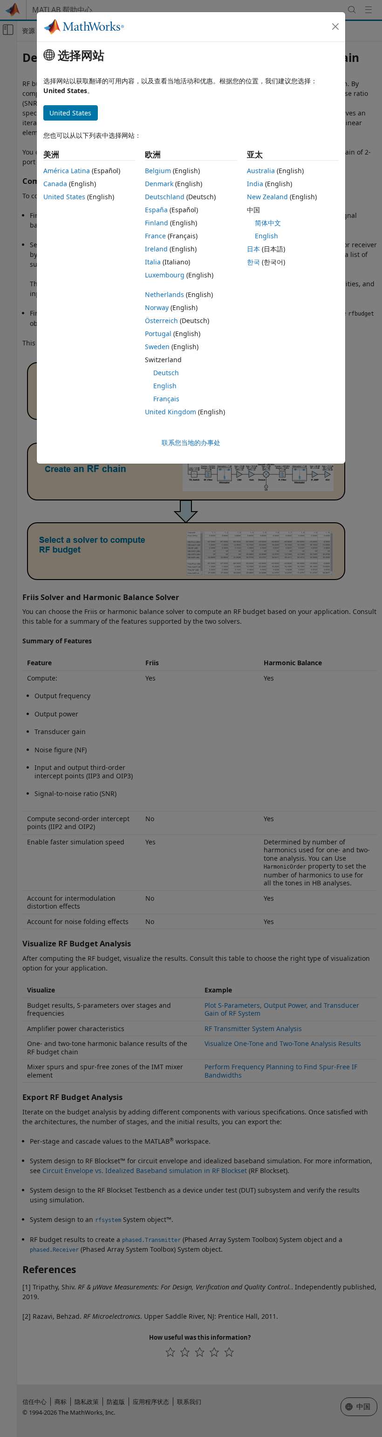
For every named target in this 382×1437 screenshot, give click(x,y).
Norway (157, 307)
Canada (55, 183)
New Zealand (267, 196)
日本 (253, 248)
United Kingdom (170, 411)
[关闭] (335, 26)
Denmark (159, 183)
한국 (253, 261)
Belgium (158, 170)
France (155, 235)
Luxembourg (164, 274)
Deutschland (164, 196)
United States (64, 196)
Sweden (157, 346)
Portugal (158, 333)
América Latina (66, 170)
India (255, 183)
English (165, 385)
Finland (156, 222)
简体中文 (268, 222)
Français (166, 398)
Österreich (161, 320)
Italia (153, 261)
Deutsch (166, 372)
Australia (261, 170)
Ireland (156, 248)
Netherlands (164, 294)
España (156, 209)
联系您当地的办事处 (191, 442)
